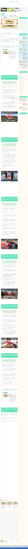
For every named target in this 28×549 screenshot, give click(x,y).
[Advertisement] (9, 68)
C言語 (21, 74)
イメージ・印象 (22, 86)
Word (21, 82)
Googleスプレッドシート (23, 78)
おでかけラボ (14, 1)
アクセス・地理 (22, 84)
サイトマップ (3, 5)
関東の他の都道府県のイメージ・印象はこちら (9, 46)
